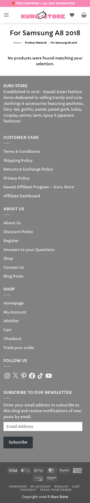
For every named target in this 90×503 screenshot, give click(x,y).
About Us (12, 223)
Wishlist (11, 321)
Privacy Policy (16, 178)
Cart (7, 330)
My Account (14, 312)
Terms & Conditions (21, 151)
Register (11, 240)
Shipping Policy (18, 160)
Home (17, 42)
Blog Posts (13, 276)
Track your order (18, 347)
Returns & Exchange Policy (28, 169)
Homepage (13, 303)
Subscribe (18, 442)
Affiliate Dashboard (21, 196)
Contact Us (13, 267)
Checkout (12, 338)
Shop (8, 258)
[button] (6, 15)
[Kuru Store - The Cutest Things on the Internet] (43, 15)
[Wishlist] (72, 15)
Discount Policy (18, 231)
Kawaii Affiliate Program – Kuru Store (38, 187)
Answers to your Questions (28, 249)
